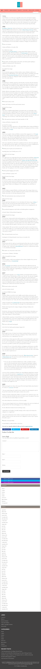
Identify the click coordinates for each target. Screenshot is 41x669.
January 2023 (4, 537)
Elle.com (19, 426)
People (22, 53)
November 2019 (5, 605)
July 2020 (3, 591)
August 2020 (4, 589)
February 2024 (4, 513)
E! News (34, 202)
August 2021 (4, 567)
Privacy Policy (3, 626)
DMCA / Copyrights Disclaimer (7, 624)
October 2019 (4, 607)
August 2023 (4, 524)
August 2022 (4, 546)
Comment (4, 440)
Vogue (18, 274)
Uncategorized (4, 503)
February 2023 (4, 535)
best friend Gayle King (13, 75)
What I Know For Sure (28, 355)
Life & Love (4, 497)
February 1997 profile (29, 160)
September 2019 (5, 609)
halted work (36, 157)
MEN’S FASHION (13, 10)
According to (5, 28)
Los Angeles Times (15, 302)
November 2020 (5, 583)
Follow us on (8, 478)
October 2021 (4, 564)
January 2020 (4, 601)
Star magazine (7, 265)
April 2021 (4, 574)
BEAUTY (20, 10)
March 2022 (4, 555)
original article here (28, 426)
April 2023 (4, 531)
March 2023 (4, 533)
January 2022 (4, 558)
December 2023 (4, 517)
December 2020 (4, 582)
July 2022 (3, 547)
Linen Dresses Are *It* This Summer (7, 658)
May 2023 (3, 529)
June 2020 (3, 592)
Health (3, 495)
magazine (26, 53)
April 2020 (4, 596)
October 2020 (4, 585)
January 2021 (4, 580)
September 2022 (5, 544)
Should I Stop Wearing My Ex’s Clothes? (8, 656)
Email (3, 459)
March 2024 (4, 511)
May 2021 (3, 573)
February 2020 (4, 600)
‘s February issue (6, 356)
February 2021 (4, 578)
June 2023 (3, 528)
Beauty (3, 488)
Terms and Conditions (5, 622)
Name (3, 454)
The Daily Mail (15, 261)
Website (3, 465)
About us (2, 619)
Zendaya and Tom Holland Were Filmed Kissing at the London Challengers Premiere (16, 653)
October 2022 (4, 542)
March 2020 (4, 598)
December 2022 (4, 538)
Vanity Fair (10, 28)
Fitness (3, 494)
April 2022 (4, 553)
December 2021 (4, 560)
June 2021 (3, 571)
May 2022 (3, 551)
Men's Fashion (4, 499)
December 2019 (4, 603)
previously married (12, 51)
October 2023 (4, 520)
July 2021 (3, 569)
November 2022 (5, 540)
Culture (4, 16)
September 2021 (5, 565)
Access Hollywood (19, 246)
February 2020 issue (27, 29)
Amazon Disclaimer (4, 620)
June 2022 (3, 549)
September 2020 (5, 587)
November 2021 (5, 562)
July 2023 (3, 526)
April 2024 (4, 510)
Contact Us (3, 617)
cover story (11, 387)
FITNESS (37, 10)
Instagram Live (20, 374)
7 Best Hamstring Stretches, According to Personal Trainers (11, 651)
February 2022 (4, 556)
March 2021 (4, 576)
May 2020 (3, 594)
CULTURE (25, 10)
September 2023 (5, 522)
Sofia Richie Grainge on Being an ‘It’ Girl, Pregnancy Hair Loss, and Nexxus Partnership (17, 654)
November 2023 (5, 519)
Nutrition (3, 501)
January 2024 (4, 515)
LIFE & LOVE (31, 10)
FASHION (6, 10)
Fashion (3, 492)
